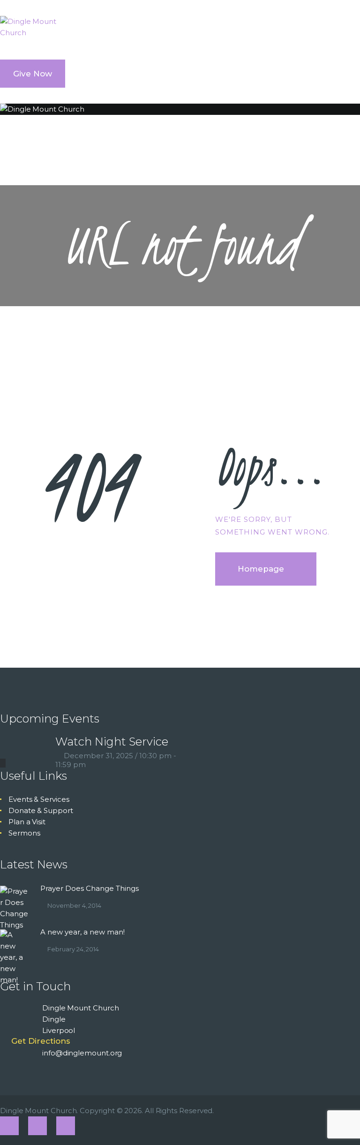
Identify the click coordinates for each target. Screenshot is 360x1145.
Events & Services (38, 799)
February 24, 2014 (73, 949)
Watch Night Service (111, 741)
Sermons (24, 833)
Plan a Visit (26, 821)
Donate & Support (40, 810)
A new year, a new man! (82, 931)
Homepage (261, 568)
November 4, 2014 (74, 905)
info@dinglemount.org (82, 1052)
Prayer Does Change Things (89, 888)
